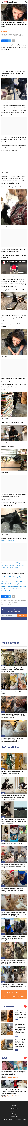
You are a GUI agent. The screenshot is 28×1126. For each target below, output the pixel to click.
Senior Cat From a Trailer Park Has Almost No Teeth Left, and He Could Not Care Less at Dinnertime (20, 1044)
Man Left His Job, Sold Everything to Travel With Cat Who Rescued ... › (12, 578)
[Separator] (13, 40)
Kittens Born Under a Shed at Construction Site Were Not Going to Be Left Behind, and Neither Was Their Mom (13, 1073)
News (3, 665)
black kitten (4, 602)
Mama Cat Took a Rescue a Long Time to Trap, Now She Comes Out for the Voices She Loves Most (13, 986)
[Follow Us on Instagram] (14, 996)
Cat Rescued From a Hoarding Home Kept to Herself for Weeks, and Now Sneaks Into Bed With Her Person (20, 1014)
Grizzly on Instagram (7, 540)
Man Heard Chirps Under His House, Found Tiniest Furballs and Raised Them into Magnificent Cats (13, 565)
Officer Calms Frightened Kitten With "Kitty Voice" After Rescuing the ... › (12, 583)
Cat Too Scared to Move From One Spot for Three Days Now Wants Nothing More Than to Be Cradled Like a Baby (13, 1091)
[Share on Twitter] (9, 40)
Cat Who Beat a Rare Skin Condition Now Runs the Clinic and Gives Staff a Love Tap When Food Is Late (13, 962)
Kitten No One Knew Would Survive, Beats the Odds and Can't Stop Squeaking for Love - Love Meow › (13, 589)
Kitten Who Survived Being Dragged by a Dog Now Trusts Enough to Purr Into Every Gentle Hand (13, 890)
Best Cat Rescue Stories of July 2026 (11, 843)
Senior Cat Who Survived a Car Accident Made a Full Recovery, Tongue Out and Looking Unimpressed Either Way (12, 739)
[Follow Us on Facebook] (6, 996)
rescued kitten (22, 600)
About (14, 1106)
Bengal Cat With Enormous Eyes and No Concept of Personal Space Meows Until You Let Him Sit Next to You (13, 715)
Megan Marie (10, 1096)
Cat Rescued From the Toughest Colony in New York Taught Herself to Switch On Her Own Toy (13, 866)
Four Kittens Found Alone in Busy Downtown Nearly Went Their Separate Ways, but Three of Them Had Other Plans (20, 1029)
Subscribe (21, 616)
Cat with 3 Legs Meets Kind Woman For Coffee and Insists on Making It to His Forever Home (12, 773)
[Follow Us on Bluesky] (18, 996)
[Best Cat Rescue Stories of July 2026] (14, 833)
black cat (11, 602)
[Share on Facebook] (4, 40)
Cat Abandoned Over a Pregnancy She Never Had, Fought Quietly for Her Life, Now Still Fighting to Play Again (13, 669)
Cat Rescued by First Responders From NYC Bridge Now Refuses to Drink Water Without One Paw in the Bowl (13, 821)
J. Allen (9, 1077)
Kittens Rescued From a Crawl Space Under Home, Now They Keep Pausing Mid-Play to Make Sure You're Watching (13, 914)
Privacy (14, 1114)
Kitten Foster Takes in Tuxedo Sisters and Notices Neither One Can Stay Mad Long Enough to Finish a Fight (13, 797)
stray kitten (14, 600)
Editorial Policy (14, 1108)
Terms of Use (14, 1117)
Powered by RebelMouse (24, 3)
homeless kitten (5, 600)
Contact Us (14, 1111)
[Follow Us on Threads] (22, 996)
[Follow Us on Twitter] (10, 996)
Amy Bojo (4, 31)
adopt (16, 602)
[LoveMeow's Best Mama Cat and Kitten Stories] (14, 681)
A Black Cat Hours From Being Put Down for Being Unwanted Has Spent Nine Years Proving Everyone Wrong (13, 938)
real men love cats (6, 604)
